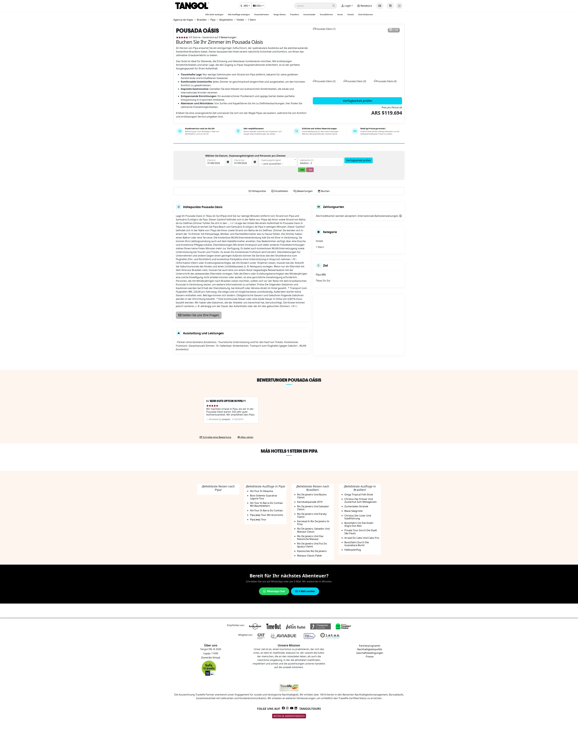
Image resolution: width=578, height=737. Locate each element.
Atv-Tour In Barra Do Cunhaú (266, 510)
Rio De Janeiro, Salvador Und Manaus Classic (313, 530)
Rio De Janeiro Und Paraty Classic (311, 515)
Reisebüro (366, 5)
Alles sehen (246, 437)
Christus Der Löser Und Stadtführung (357, 517)
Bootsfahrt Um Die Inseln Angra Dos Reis (358, 524)
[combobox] (278, 162)
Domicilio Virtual (210, 657)
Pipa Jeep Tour (258, 519)
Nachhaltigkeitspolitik (369, 649)
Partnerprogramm (369, 645)
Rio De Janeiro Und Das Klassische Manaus (310, 538)
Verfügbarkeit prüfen (357, 101)
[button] (316, 6)
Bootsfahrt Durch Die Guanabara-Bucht (356, 544)
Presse (369, 656)
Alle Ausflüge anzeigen (239, 14)
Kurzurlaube (309, 14)
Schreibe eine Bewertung (216, 437)
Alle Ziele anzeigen (214, 14)
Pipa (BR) (321, 274)
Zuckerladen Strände (356, 506)
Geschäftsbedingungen (369, 653)
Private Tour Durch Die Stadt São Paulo (360, 532)
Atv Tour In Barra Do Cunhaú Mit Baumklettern (266, 504)
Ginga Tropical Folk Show (358, 494)
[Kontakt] (380, 5)
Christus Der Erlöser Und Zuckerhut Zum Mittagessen (360, 500)
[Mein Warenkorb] (390, 5)
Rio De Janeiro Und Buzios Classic (312, 496)
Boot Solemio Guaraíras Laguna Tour (263, 497)
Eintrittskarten (365, 14)
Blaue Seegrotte (353, 511)
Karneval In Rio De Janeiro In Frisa (313, 523)
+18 (395, 29)
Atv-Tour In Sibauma (261, 491)
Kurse (340, 14)
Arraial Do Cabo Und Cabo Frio (361, 537)
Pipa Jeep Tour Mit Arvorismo (266, 515)
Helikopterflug (352, 549)
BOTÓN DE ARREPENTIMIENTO (289, 716)
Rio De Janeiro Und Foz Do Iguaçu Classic (312, 545)
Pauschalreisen (261, 14)
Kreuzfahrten (326, 14)
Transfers (294, 14)
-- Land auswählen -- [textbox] (272, 163)
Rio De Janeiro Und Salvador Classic (313, 508)
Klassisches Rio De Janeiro (312, 551)
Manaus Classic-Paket (309, 555)
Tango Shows (279, 14)
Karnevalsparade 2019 (309, 502)
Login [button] (347, 5)
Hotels (350, 14)
